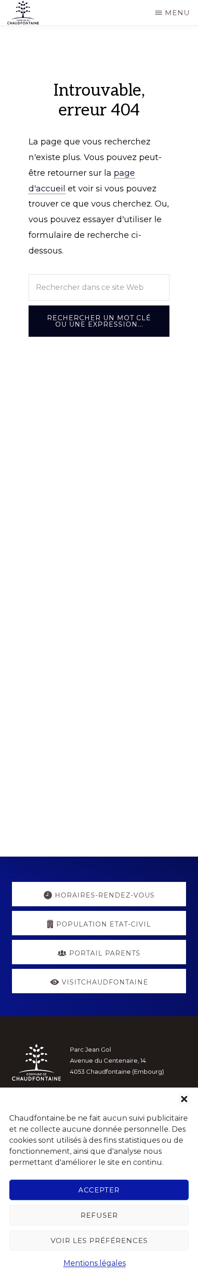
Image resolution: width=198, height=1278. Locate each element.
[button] (184, 1099)
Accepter (99, 1190)
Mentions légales (95, 1263)
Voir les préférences (99, 1240)
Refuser (99, 1215)
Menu (177, 12)
